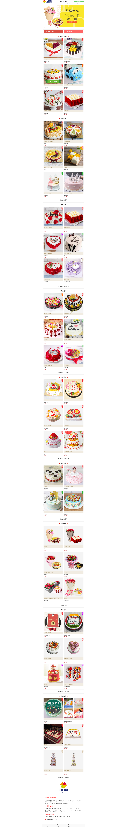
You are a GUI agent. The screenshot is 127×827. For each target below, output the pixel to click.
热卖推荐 (48, 4)
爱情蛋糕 (69, 4)
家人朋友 (79, 4)
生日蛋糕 (58, 4)
